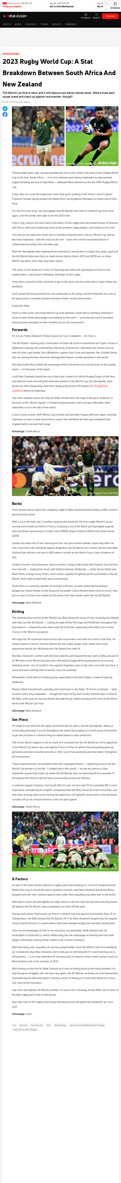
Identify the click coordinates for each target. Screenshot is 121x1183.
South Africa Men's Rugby (25, 1029)
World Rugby (11, 53)
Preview (23, 1025)
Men (49, 1025)
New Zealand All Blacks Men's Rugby (87, 1025)
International (37, 1025)
